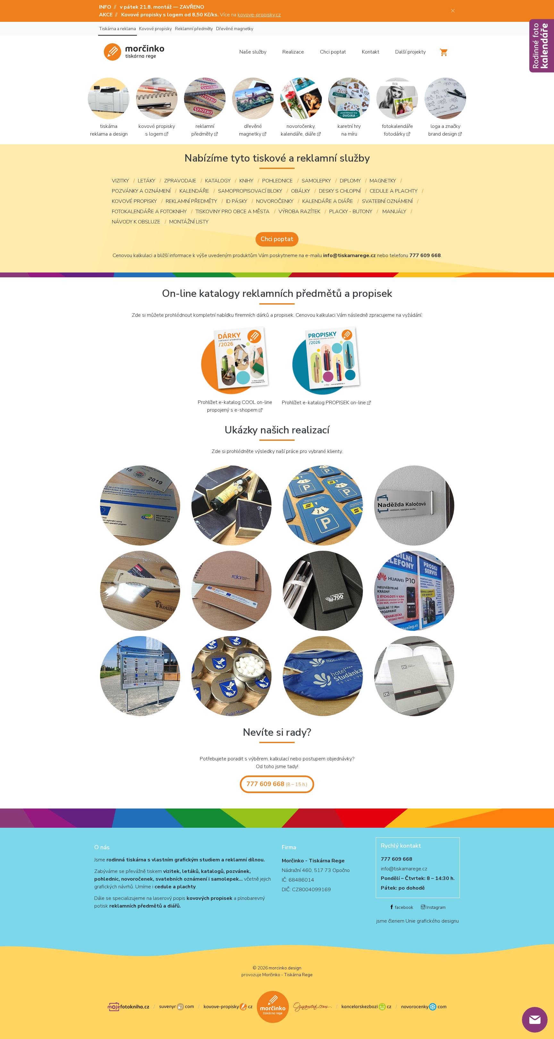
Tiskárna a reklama (117, 29)
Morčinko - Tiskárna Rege (287, 975)
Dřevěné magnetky (234, 29)
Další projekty (410, 51)
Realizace (293, 51)
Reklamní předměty (194, 29)
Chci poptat (333, 51)
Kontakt (370, 51)
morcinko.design (285, 968)
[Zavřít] (453, 11)
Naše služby (252, 51)
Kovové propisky (155, 29)
